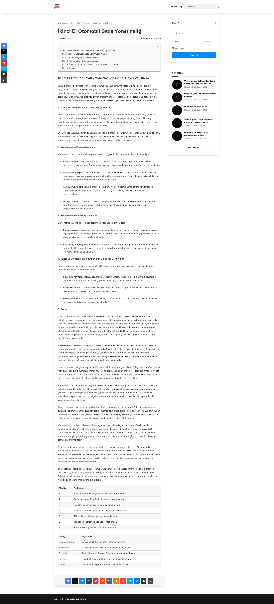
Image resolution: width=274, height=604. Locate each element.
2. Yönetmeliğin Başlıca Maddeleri (82, 57)
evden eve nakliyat (78, 599)
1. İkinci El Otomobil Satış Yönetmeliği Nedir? (86, 54)
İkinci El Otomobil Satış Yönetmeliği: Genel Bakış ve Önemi (89, 50)
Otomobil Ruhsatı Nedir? (196, 106)
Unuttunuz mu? (208, 42)
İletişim (173, 6)
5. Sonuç (71, 68)
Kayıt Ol (194, 55)
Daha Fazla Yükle (194, 148)
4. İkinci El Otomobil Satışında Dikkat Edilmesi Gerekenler (93, 64)
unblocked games (61, 599)
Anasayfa (64, 23)
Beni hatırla (179, 48)
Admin (188, 87)
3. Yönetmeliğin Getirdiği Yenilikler (82, 61)
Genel (72, 23)
